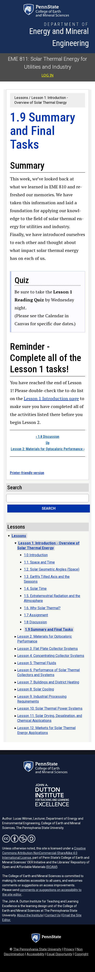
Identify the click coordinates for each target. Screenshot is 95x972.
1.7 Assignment (36, 615)
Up (47, 443)
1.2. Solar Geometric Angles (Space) (51, 569)
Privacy (69, 949)
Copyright (81, 954)
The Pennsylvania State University (37, 949)
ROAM (51, 867)
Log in (47, 75)
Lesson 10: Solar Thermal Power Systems (49, 708)
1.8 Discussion (47, 437)
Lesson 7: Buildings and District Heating (48, 682)
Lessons (21, 98)
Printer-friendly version (27, 473)
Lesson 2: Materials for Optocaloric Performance (47, 449)
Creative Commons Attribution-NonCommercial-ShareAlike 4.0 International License (44, 853)
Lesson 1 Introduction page (51, 398)
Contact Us (52, 915)
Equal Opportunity (59, 954)
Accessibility (35, 954)
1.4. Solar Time (35, 588)
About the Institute (30, 915)
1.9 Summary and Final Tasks (49, 629)
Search (48, 508)
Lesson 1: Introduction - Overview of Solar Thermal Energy (48, 545)
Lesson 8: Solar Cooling (35, 689)
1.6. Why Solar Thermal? (42, 608)
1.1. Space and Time (39, 562)
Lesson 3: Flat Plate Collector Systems (47, 649)
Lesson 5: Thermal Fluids (36, 663)
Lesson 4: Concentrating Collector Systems (50, 656)
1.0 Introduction (36, 555)
